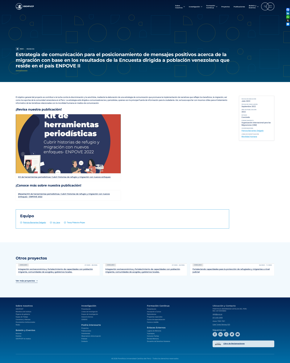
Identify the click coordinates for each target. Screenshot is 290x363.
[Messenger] (288, 24)
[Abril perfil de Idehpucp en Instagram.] (226, 334)
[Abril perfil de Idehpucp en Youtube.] (237, 334)
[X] (288, 20)
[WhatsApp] (288, 17)
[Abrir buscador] (265, 6)
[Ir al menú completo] (270, 6)
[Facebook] (288, 9)
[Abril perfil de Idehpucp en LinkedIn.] (220, 334)
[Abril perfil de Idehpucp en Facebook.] (215, 334)
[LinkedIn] (288, 13)
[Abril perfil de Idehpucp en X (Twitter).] (232, 334)
